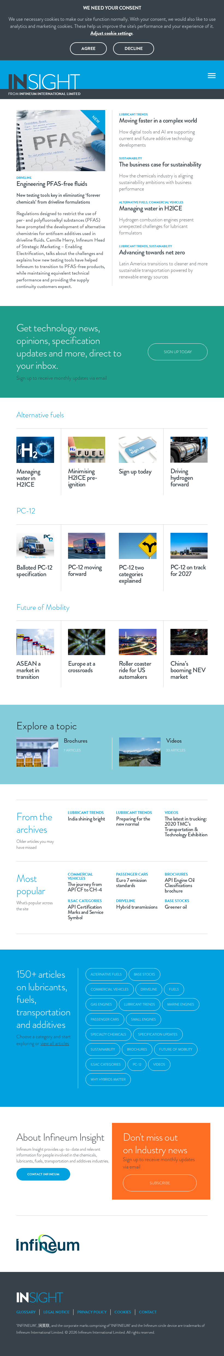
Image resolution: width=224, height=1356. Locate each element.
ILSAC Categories (106, 1064)
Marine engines (180, 1004)
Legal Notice (56, 1312)
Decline (134, 48)
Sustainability (103, 1049)
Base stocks (144, 974)
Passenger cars (105, 1019)
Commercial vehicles (110, 989)
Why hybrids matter (108, 1079)
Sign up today (178, 352)
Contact (148, 1312)
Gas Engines (101, 1004)
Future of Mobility (175, 1049)
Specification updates (158, 1034)
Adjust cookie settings (111, 33)
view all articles (54, 1043)
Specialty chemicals (108, 1034)
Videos (159, 1064)
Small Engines (143, 1019)
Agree (88, 48)
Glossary (26, 1312)
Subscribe (160, 1183)
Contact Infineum (43, 1174)
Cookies (122, 1312)
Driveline (149, 989)
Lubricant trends (139, 1004)
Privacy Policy (92, 1312)
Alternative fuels (106, 974)
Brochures (137, 1049)
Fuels (174, 989)
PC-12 (137, 1064)
